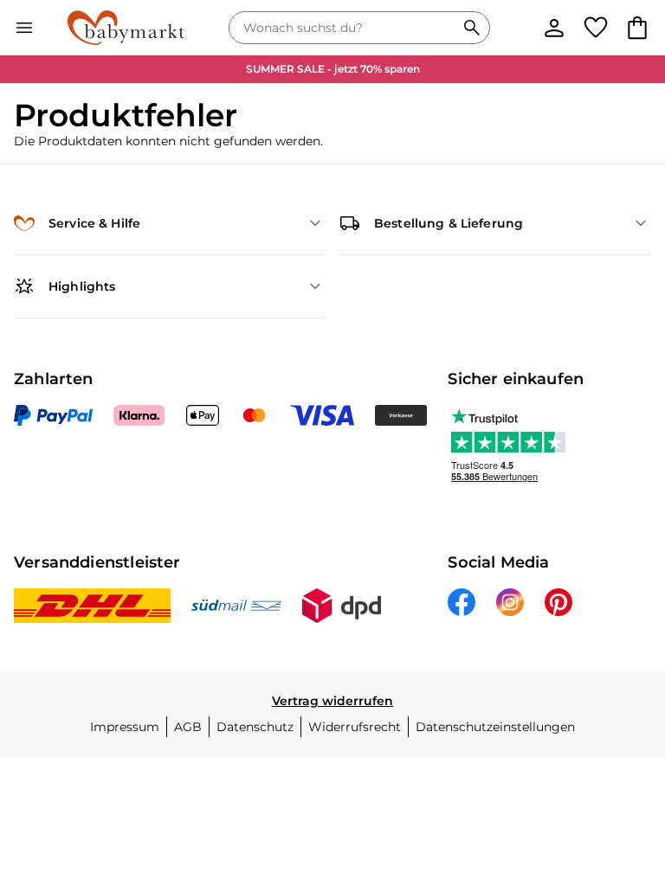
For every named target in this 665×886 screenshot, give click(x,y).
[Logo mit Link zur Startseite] (126, 27)
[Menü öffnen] (24, 27)
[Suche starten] (472, 27)
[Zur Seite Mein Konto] (554, 28)
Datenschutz (255, 727)
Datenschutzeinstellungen (495, 727)
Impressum (124, 727)
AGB (188, 727)
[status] (345, 27)
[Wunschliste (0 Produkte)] (596, 28)
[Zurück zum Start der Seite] (627, 765)
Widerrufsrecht (354, 727)
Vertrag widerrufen (332, 701)
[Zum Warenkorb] (637, 28)
